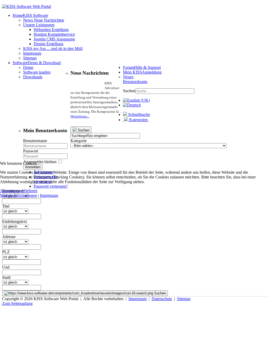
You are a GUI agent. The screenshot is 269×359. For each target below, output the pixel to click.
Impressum (49, 195)
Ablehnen (29, 190)
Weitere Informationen (18, 195)
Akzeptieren (10, 190)
